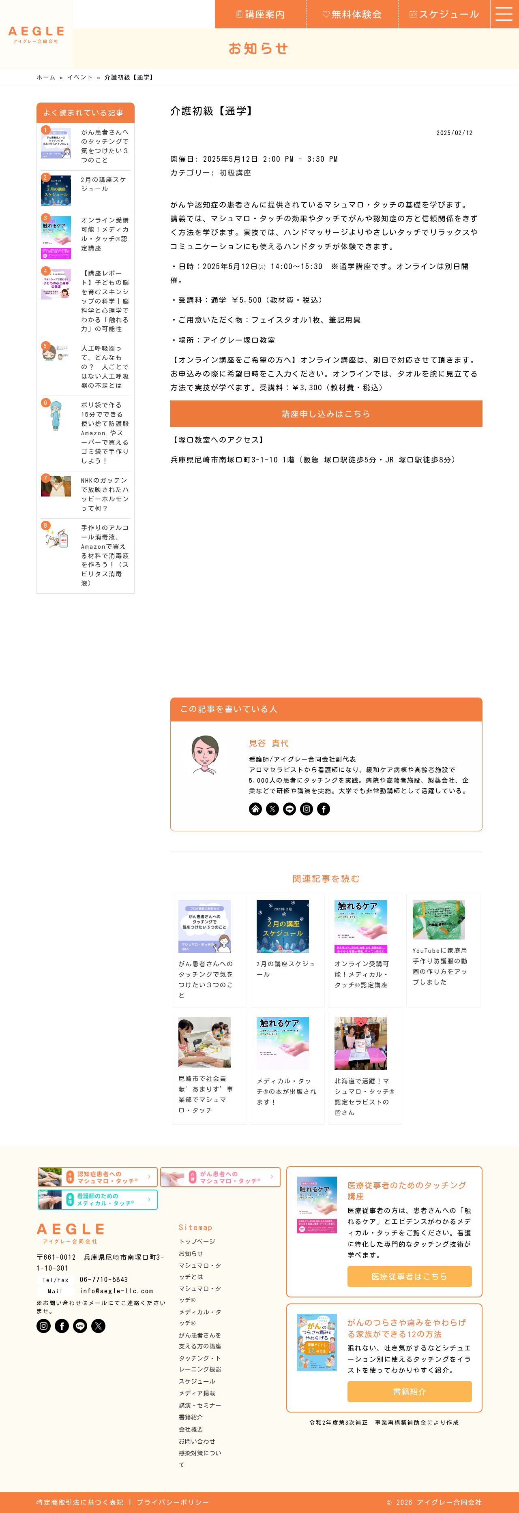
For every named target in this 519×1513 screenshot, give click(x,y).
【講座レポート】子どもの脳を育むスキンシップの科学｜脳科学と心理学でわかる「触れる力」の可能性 (105, 301)
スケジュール (449, 14)
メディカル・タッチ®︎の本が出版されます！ (287, 1091)
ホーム (46, 77)
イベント (80, 77)
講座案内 (265, 14)
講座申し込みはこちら (326, 414)
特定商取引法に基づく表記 (80, 1502)
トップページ (197, 1242)
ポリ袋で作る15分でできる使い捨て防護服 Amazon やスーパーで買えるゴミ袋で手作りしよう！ (108, 433)
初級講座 (235, 172)
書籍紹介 (191, 1417)
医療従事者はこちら (414, 1276)
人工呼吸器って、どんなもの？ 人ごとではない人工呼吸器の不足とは (105, 367)
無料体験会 (357, 14)
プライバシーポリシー (173, 1502)
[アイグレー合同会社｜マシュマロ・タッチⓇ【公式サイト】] (36, 34)
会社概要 (191, 1429)
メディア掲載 (197, 1393)
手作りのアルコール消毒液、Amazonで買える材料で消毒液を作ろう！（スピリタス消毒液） (105, 556)
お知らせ (191, 1254)
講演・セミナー (200, 1405)
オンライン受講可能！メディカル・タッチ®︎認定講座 (362, 974)
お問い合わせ (197, 1441)
